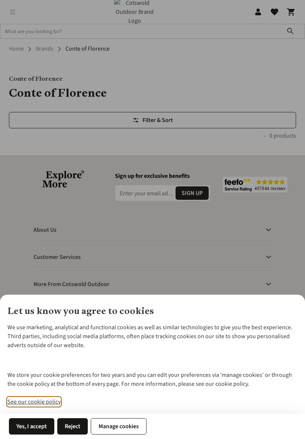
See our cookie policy (34, 402)
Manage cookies (119, 426)
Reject (72, 426)
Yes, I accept (31, 426)
